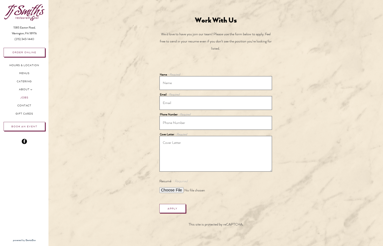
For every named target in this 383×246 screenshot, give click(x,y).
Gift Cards (25, 113)
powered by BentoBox (30, 240)
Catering (24, 81)
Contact (24, 105)
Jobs (24, 97)
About (24, 89)
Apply (173, 208)
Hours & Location (24, 65)
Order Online (24, 52)
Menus (24, 73)
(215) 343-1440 (24, 39)
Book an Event (24, 126)
